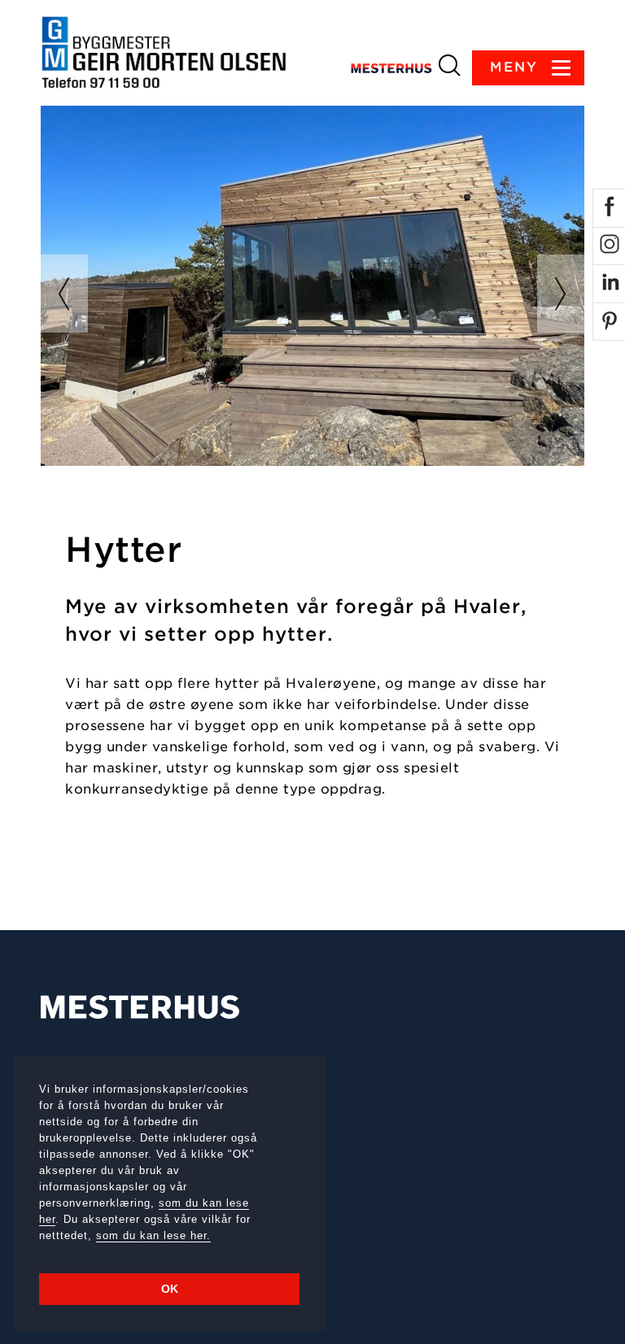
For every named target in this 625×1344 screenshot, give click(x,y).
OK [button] (169, 1288)
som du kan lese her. (153, 1235)
